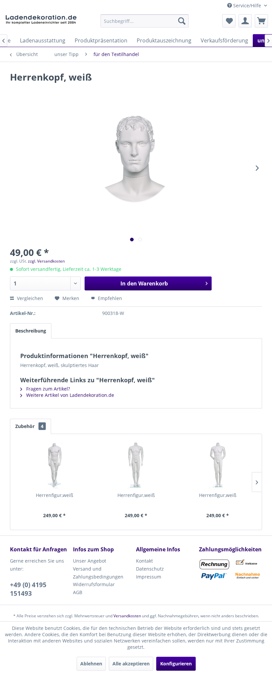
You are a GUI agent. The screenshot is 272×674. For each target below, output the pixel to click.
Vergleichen (29, 298)
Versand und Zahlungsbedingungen (98, 573)
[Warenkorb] (261, 21)
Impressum (148, 577)
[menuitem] (145, 21)
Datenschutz (150, 569)
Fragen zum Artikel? (47, 389)
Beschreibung (30, 331)
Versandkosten (127, 616)
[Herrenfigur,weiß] (54, 465)
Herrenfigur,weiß (54, 495)
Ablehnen (91, 663)
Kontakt (144, 561)
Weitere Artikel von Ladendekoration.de (69, 395)
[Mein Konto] (245, 21)
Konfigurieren (176, 663)
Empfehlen (109, 298)
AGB (77, 592)
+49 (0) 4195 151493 (28, 589)
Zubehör (29, 426)
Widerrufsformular (94, 584)
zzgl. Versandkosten (46, 261)
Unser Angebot (89, 561)
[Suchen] (182, 21)
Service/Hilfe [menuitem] (247, 5)
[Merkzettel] (229, 21)
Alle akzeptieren (131, 663)
